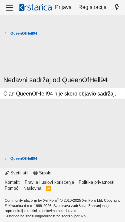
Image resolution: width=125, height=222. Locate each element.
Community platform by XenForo (54, 200)
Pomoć (11, 188)
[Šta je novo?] (117, 7)
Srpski (44, 172)
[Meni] (9, 7)
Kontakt (12, 182)
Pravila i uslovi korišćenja (49, 182)
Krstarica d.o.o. (20, 206)
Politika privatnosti (96, 182)
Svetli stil (18, 172)
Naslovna (32, 188)
